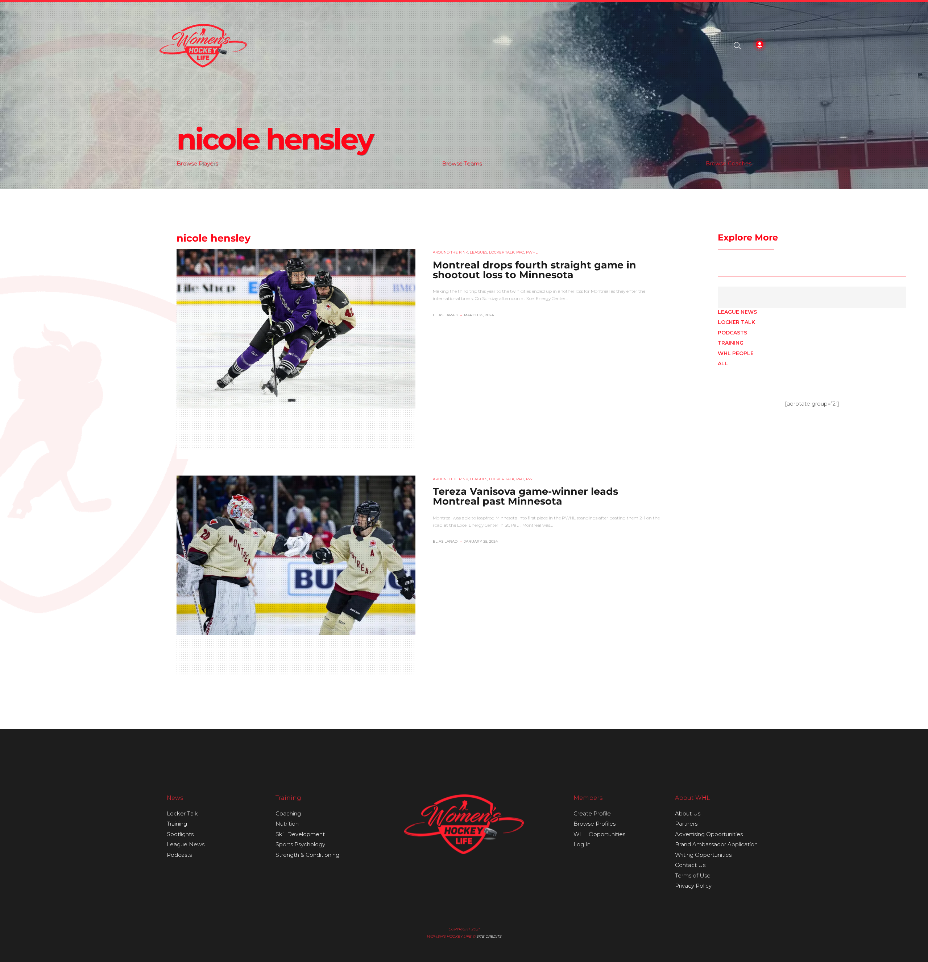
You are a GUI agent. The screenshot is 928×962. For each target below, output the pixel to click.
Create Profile (592, 813)
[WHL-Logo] (203, 45)
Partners (686, 823)
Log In (582, 844)
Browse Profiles (594, 823)
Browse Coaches (728, 163)
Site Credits (488, 936)
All (723, 363)
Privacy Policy (693, 885)
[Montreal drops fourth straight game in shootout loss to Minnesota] (296, 328)
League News (737, 312)
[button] (737, 46)
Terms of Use (692, 875)
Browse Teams (462, 163)
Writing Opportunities (703, 854)
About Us (687, 813)
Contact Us (690, 865)
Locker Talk (736, 322)
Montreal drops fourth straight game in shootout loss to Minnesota (534, 270)
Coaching (288, 813)
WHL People (736, 353)
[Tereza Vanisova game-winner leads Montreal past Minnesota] (296, 555)
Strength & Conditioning (307, 854)
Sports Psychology (300, 844)
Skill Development (300, 834)
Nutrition (287, 823)
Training (730, 343)
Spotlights (180, 834)
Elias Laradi (446, 315)
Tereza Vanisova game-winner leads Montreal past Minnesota (525, 496)
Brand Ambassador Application (716, 844)
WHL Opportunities (599, 834)
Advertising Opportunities (709, 834)
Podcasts (732, 332)
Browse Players (197, 163)
